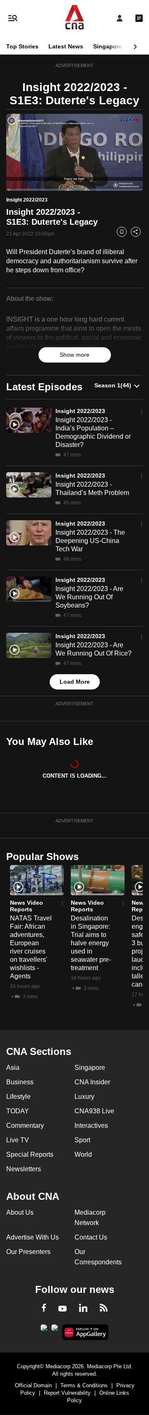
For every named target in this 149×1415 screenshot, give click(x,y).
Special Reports (29, 1154)
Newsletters (23, 1168)
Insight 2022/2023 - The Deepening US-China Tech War (90, 541)
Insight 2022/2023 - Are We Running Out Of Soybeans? (89, 597)
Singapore (107, 46)
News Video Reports (26, 906)
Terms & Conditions (84, 1385)
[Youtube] (62, 1309)
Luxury (84, 1096)
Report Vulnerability (67, 1393)
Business (20, 1082)
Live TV (17, 1140)
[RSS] (104, 1309)
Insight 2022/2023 (80, 411)
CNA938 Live (94, 1111)
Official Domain (33, 1385)
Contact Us (90, 1237)
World (83, 1154)
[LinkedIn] (83, 1309)
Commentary (25, 1125)
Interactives (91, 1125)
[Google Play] (44, 1330)
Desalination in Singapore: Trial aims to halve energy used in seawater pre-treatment (91, 943)
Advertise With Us (32, 1237)
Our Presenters (28, 1251)
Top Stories (22, 46)
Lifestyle (18, 1096)
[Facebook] (44, 1309)
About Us (20, 1212)
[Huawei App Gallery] (85, 1332)
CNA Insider (92, 1082)
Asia (12, 1067)
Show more (74, 354)
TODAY (17, 1111)
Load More (75, 681)
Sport (82, 1140)
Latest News (65, 46)
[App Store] (54, 1330)
